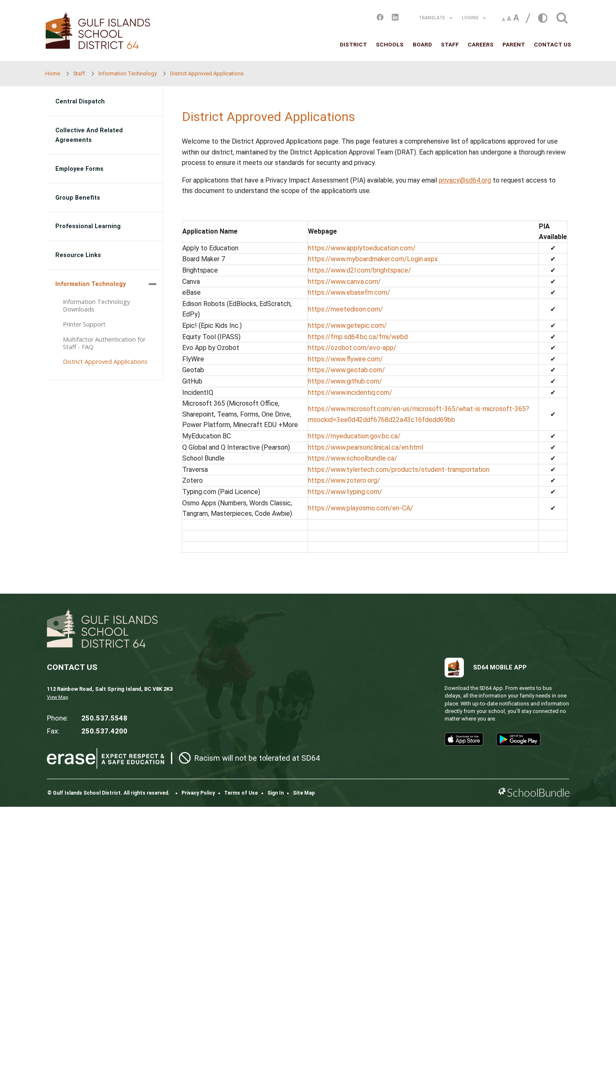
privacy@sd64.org (465, 180)
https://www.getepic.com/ (347, 325)
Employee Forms (79, 168)
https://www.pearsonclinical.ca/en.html (365, 447)
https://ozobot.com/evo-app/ (352, 348)
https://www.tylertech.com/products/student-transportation (398, 470)
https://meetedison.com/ (345, 309)
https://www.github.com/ (345, 381)
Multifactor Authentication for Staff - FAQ (104, 343)
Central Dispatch (80, 101)
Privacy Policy (198, 793)
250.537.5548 (104, 718)
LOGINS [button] (470, 18)
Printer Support (84, 324)
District (353, 44)
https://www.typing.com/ (345, 492)
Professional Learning (88, 226)
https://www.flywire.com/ (345, 359)
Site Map (304, 793)
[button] (561, 15)
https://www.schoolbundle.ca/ (352, 458)
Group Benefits (77, 197)
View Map (57, 697)
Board (422, 44)
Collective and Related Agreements (89, 135)
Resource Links (78, 255)
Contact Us (552, 44)
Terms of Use (241, 793)
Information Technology (90, 284)
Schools (390, 44)
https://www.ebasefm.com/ (349, 292)
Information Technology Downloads (96, 305)
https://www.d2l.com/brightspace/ (359, 270)
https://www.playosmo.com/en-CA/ (360, 508)
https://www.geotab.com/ (346, 370)
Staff (450, 44)
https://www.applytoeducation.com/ (362, 248)
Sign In (275, 793)
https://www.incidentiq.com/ (350, 392)
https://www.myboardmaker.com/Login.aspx (373, 259)
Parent (513, 44)
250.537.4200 (104, 731)
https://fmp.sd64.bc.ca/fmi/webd (358, 337)
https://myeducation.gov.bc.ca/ (354, 436)
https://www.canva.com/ (344, 282)
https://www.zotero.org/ (344, 480)
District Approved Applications (105, 361)
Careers (481, 44)
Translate (432, 18)
